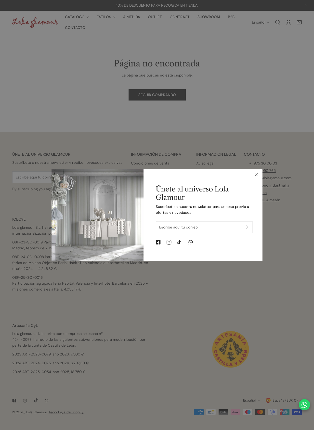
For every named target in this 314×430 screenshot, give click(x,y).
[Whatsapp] (190, 242)
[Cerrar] (256, 174)
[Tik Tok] (179, 242)
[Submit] (246, 227)
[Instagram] (169, 242)
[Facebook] (158, 242)
